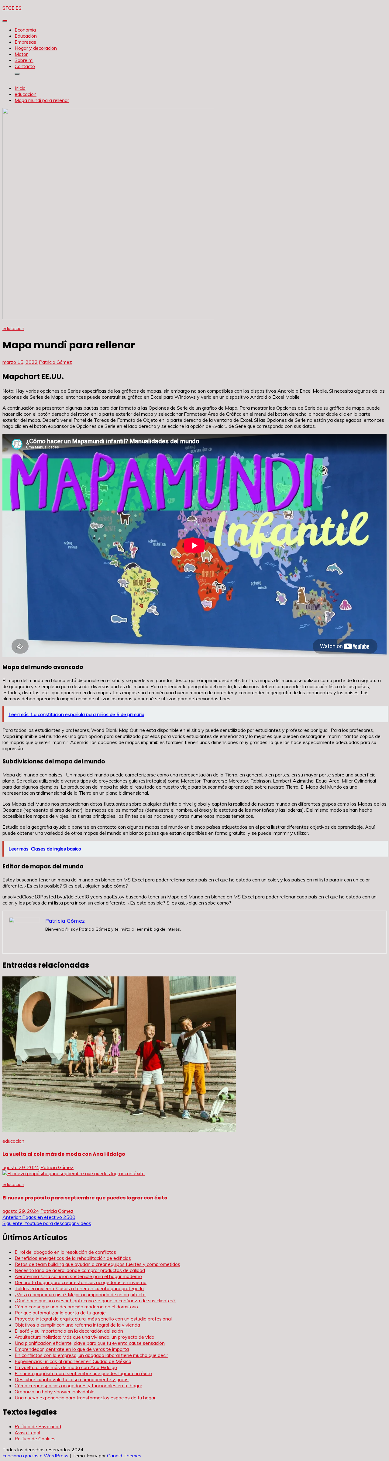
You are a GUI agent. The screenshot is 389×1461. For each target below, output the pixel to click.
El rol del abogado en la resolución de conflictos (65, 1252)
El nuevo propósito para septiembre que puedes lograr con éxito (84, 1197)
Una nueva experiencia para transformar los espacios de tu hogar (85, 1398)
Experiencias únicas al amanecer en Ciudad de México (73, 1361)
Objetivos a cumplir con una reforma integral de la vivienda (77, 1325)
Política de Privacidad (38, 1426)
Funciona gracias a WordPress (36, 1456)
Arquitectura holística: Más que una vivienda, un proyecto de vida (84, 1337)
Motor (21, 54)
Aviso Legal (27, 1432)
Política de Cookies (35, 1439)
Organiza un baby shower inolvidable (55, 1391)
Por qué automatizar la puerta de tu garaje (60, 1313)
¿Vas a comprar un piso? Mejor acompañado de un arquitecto (80, 1294)
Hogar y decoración (36, 48)
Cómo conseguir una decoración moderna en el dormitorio (76, 1307)
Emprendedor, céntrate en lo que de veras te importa (72, 1349)
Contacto (25, 66)
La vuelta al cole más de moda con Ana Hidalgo (63, 1154)
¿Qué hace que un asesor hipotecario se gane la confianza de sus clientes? (95, 1300)
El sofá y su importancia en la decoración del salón (69, 1331)
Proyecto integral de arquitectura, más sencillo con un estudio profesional (93, 1319)
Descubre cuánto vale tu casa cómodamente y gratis (72, 1379)
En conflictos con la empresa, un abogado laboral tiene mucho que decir (91, 1355)
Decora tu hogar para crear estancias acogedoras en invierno (80, 1282)
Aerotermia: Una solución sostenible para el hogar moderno (78, 1276)
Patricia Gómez (55, 362)
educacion (13, 328)
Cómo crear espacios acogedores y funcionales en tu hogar (78, 1385)
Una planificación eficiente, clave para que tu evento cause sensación (90, 1343)
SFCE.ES (12, 8)
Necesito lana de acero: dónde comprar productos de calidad (80, 1270)
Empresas (25, 42)
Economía (25, 30)
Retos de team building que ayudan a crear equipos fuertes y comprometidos (97, 1264)
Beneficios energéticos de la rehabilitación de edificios (73, 1258)
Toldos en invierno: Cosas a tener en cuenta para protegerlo (79, 1288)
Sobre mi (24, 60)
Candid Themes (124, 1456)
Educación (26, 36)
